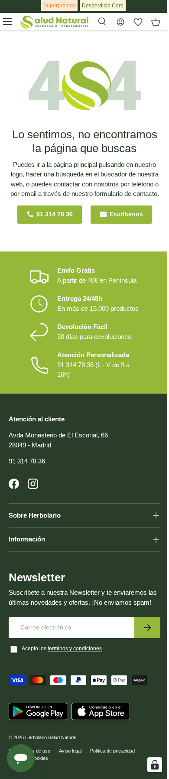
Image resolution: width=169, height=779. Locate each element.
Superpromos (59, 6)
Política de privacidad (112, 770)
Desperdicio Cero (103, 6)
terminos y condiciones (75, 668)
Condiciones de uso (29, 770)
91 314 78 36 (54, 214)
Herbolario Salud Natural (50, 756)
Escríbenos (126, 214)
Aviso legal (70, 770)
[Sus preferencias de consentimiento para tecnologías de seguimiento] (148, 764)
